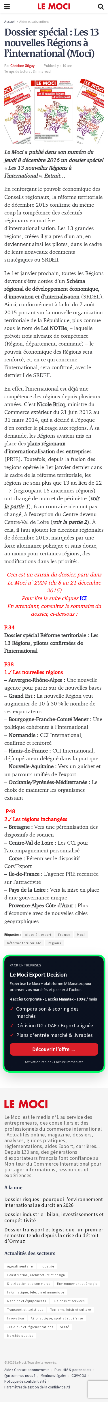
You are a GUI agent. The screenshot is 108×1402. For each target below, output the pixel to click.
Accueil (9, 21)
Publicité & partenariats (72, 1369)
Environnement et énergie (77, 1284)
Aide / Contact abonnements (26, 1369)
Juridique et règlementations (30, 1327)
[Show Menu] (7, 6)
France (64, 934)
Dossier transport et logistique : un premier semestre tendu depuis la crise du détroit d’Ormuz (53, 1235)
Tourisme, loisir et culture (70, 1310)
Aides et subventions (34, 21)
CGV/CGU (78, 1375)
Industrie (46, 1266)
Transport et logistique (25, 1310)
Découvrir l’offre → (54, 1049)
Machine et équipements (26, 1301)
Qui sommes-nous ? (19, 1375)
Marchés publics (20, 1336)
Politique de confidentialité (25, 1381)
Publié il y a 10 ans (58, 65)
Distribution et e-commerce (28, 1284)
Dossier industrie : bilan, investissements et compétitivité (54, 1217)
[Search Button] (101, 6)
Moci (81, 934)
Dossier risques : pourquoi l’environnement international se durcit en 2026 (53, 1202)
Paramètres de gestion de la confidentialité (37, 1387)
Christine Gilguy (22, 65)
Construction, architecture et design (36, 1275)
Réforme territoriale (24, 943)
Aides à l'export (38, 934)
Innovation (15, 1318)
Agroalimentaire (20, 1266)
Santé (64, 1327)
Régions (54, 943)
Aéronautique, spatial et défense (57, 1318)
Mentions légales (53, 1375)
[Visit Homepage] (54, 6)
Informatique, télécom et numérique (35, 1292)
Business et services (69, 1301)
